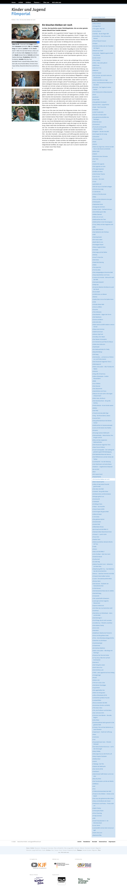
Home (14, 2)
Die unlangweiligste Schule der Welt (103, 272)
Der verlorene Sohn (98, 713)
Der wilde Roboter (98, 229)
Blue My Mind (97, 779)
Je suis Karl (96, 469)
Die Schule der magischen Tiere (101, 445)
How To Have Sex (98, 257)
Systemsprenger (97, 643)
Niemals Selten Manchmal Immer (102, 532)
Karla (94, 142)
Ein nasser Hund (97, 474)
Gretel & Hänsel (97, 556)
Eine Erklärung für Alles (99, 212)
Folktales (95, 109)
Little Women (97, 588)
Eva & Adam (96, 292)
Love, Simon (96, 825)
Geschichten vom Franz (99, 391)
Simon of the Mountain (99, 194)
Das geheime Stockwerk (99, 102)
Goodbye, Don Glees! (99, 337)
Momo (95, 144)
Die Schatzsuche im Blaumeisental (102, 92)
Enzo (94, 94)
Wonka (95, 255)
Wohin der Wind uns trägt (100, 80)
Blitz (94, 227)
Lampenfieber (97, 700)
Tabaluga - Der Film (98, 764)
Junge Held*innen (36, 850)
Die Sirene (96, 260)
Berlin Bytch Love (98, 242)
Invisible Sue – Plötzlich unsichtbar (102, 623)
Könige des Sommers (99, 207)
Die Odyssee (96, 386)
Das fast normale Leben (99, 114)
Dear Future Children (99, 447)
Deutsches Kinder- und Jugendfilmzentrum (29, 841)
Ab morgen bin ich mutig (100, 134)
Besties (95, 297)
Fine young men (97, 139)
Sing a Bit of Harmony (99, 374)
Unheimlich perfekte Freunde (101, 698)
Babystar (95, 70)
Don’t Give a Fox (97, 667)
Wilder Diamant (97, 214)
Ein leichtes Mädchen (99, 648)
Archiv (79, 841)
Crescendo (96, 596)
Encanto (95, 430)
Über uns (46, 2)
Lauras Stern (96, 418)
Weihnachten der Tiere (99, 219)
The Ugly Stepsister (98, 169)
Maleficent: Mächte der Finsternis (102, 633)
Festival (65, 850)
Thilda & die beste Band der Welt (102, 791)
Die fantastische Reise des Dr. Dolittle (103, 591)
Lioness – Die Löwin (98, 179)
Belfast (95, 408)
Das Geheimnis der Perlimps (101, 232)
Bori (94, 472)
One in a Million (97, 307)
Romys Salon (97, 581)
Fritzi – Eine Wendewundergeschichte (103, 638)
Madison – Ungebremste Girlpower (103, 466)
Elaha (94, 265)
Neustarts (37, 848)
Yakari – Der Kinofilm (99, 506)
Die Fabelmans (97, 317)
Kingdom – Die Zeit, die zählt (101, 131)
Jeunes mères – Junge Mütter (101, 104)
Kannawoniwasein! (98, 282)
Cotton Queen (97, 73)
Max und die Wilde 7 (99, 551)
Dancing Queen (97, 237)
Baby (94, 197)
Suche (43, 850)
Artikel (21, 2)
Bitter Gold (96, 151)
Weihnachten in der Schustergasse (102, 222)
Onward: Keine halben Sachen (101, 576)
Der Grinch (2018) (98, 769)
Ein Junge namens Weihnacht (101, 433)
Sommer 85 (96, 499)
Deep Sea (95, 284)
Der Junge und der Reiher (100, 252)
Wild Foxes (96, 65)
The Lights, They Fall (98, 28)
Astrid (95, 761)
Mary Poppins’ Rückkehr (100, 756)
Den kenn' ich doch (90, 848)
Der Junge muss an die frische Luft (102, 754)
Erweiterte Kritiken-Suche (98, 17)
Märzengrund (97, 364)
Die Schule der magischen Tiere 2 (102, 361)
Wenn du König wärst (99, 693)
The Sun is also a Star (99, 682)
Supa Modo (96, 687)
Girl (94, 786)
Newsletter (86, 841)
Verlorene (96, 737)
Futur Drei (96, 537)
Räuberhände (97, 477)
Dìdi (94, 234)
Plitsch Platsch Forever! (99, 41)
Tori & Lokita (96, 270)
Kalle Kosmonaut (98, 332)
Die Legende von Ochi (99, 166)
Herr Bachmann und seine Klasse (102, 464)
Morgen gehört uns (98, 496)
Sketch (95, 154)
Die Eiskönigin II (97, 618)
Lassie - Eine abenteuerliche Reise (102, 578)
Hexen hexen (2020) (98, 509)
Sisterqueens (97, 202)
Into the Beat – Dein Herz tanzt (101, 554)
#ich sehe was (56, 2)
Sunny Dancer (97, 31)
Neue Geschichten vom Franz (101, 275)
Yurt (94, 161)
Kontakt (94, 841)
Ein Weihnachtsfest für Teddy (101, 349)
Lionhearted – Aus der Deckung (102, 461)
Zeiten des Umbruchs (99, 344)
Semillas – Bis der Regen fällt (101, 33)
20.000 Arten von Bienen (100, 294)
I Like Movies (97, 191)
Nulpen (95, 43)
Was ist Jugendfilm (69, 848)
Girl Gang (95, 354)
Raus (94, 734)
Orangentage (97, 675)
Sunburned (96, 559)
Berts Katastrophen (98, 482)
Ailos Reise (96, 720)
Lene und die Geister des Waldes (102, 428)
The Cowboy (96, 60)
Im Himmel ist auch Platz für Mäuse (103, 342)
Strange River (97, 26)
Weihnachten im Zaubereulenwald (102, 425)
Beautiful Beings (97, 352)
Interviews (50, 848)
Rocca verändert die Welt (100, 703)
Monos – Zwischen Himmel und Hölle (103, 573)
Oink (94, 302)
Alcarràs (95, 371)
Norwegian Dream (98, 244)
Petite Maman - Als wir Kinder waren (103, 405)
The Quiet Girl (97, 267)
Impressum (112, 841)
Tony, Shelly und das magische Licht (103, 224)
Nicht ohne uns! (97, 832)
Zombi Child (96, 524)
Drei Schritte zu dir (98, 670)
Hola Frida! (96, 99)
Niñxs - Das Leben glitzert (100, 63)
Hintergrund (44, 848)
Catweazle (96, 501)
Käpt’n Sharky (97, 808)
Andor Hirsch (97, 58)
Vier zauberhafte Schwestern (101, 598)
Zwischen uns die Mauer (100, 640)
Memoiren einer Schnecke (100, 156)
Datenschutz (103, 841)
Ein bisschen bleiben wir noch (101, 479)
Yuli (94, 739)
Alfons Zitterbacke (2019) (100, 695)
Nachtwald (96, 347)
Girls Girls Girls (97, 322)
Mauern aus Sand (98, 50)
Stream (56, 850)
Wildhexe (95, 784)
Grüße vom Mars (98, 171)
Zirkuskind (96, 136)
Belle (94, 381)
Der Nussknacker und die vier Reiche (103, 781)
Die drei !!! (96, 662)
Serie (60, 850)
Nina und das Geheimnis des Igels (102, 199)
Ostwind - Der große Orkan (100, 491)
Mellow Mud (96, 759)
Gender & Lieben (87, 850)
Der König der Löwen (99, 665)
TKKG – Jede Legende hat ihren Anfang (103, 672)
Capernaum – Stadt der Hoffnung (102, 732)
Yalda (94, 546)
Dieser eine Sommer (98, 329)
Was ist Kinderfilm (59, 848)
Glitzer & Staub (97, 514)
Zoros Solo (96, 628)
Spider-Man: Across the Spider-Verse (103, 299)
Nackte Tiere (96, 539)
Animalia (95, 250)
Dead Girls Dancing (98, 262)
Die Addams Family (98, 625)
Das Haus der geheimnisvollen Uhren (103, 798)
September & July (98, 204)
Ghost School (97, 23)
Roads (95, 677)
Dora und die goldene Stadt (100, 635)
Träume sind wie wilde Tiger (100, 413)
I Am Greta (96, 517)
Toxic (94, 181)
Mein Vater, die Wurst (99, 398)
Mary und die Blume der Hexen (102, 801)
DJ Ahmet (95, 97)
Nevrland (95, 630)
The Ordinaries (97, 312)
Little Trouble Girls (98, 112)
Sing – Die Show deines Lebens (101, 415)
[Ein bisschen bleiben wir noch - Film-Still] (26, 87)
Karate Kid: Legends (98, 164)
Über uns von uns (98, 217)
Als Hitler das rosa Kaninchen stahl (102, 608)
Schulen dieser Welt (98, 304)
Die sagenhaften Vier (99, 690)
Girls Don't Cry (97, 68)
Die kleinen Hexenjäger (99, 685)
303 (94, 818)
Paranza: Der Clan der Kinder (101, 655)
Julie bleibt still (97, 184)
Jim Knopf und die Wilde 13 (100, 529)
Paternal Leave (97, 122)
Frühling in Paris (97, 504)
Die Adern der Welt (98, 489)
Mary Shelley (96, 751)
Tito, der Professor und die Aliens (102, 710)
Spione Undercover (98, 605)
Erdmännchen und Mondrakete (102, 494)
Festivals (77, 848)
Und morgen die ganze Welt (101, 511)
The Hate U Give (97, 708)
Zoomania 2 (96, 124)
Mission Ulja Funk (98, 334)
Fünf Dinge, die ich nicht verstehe (102, 620)
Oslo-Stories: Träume (99, 174)
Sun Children (96, 383)
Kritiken (28, 2)
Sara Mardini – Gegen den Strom (102, 314)
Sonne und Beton (98, 319)
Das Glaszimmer (97, 388)
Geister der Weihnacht (99, 766)
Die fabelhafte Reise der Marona (102, 454)
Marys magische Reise (99, 247)
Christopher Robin (98, 810)
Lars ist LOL (96, 176)
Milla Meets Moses (98, 527)
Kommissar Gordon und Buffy (101, 705)
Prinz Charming (97, 813)
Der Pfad (95, 410)
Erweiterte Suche (71, 850)
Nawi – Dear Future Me (99, 107)
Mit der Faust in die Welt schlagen (102, 186)
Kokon (95, 549)
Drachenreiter (97, 522)
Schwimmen (96, 645)
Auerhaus (96, 610)
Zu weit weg (96, 561)
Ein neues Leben (97, 239)
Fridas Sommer (97, 816)
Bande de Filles (97, 835)
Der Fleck (95, 159)
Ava (94, 789)
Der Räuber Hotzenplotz (100, 339)
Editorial (82, 848)
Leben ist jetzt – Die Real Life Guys (102, 209)
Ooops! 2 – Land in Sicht (100, 534)
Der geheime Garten (98, 519)
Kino (18, 20)
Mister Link (96, 680)
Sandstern (96, 771)
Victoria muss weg (98, 189)
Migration (94, 850)
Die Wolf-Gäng (97, 593)
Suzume (95, 309)
